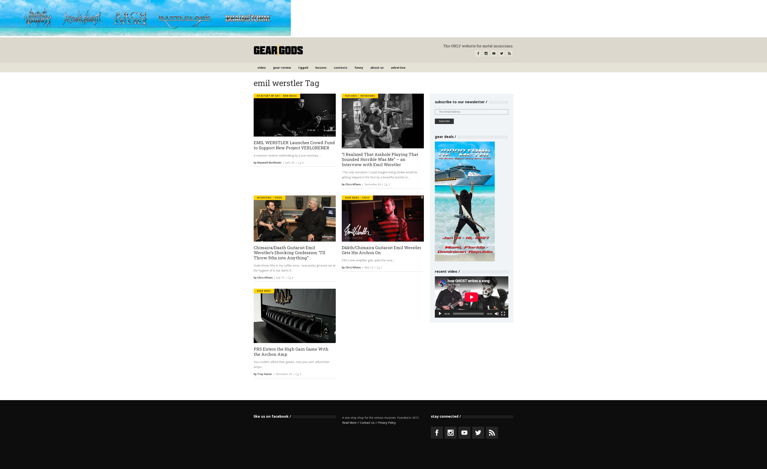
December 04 (373, 184)
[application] (471, 297)
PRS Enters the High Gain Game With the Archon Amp (291, 352)
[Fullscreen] (503, 314)
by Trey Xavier (263, 374)
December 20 (284, 374)
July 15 (280, 277)
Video (278, 197)
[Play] (440, 314)
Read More (349, 422)
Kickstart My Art (268, 95)
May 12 (369, 267)
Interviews (367, 95)
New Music (290, 95)
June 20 (289, 162)
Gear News (352, 197)
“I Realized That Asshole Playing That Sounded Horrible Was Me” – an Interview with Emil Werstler (380, 159)
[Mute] (497, 314)
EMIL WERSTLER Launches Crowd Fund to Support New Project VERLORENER (294, 145)
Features (351, 95)
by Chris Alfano (351, 184)
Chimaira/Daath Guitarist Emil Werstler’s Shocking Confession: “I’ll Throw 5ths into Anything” (289, 253)
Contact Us (367, 422)
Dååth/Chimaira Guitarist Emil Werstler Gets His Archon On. (381, 250)
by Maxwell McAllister (268, 162)
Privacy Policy (387, 422)
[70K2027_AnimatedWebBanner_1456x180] (145, 35)
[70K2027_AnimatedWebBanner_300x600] (465, 260)
